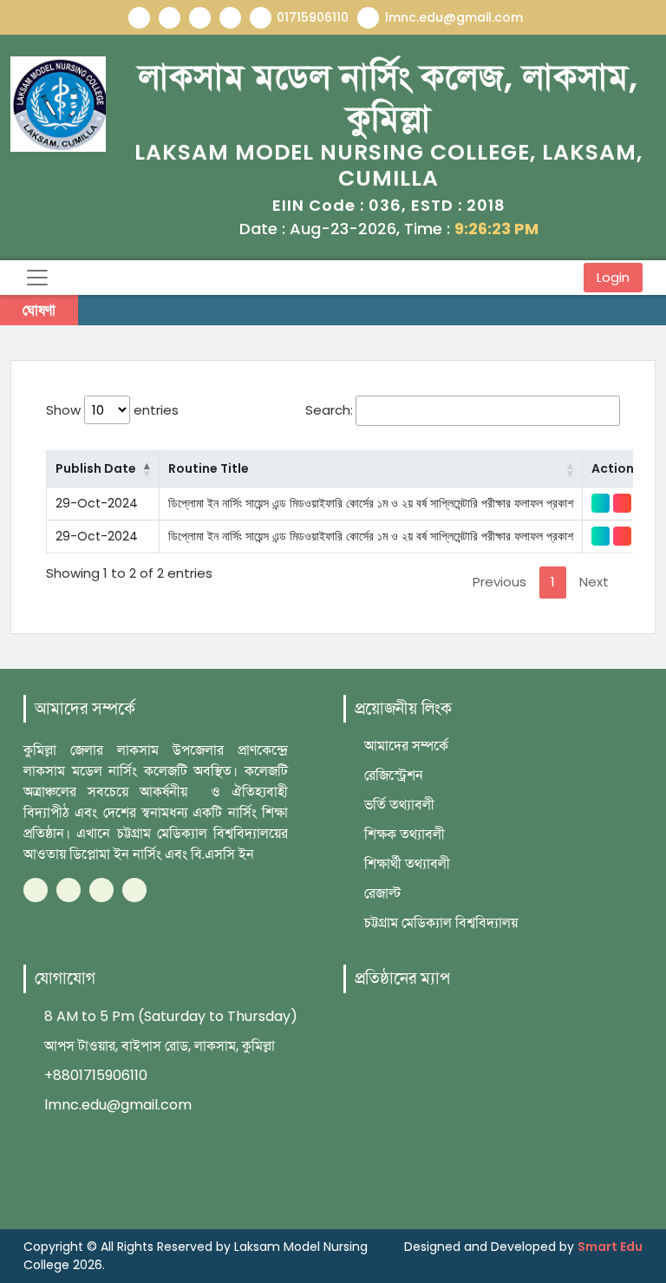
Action (612, 468)
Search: (329, 410)
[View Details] (600, 503)
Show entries (112, 410)
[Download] (622, 503)
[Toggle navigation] (37, 277)
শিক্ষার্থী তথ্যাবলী (405, 863)
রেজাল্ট (381, 893)
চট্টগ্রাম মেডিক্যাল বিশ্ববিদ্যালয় (439, 922)
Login (613, 277)
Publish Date (96, 468)
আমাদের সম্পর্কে (404, 745)
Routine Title (208, 468)
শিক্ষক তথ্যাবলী (403, 834)
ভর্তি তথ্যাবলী (397, 804)
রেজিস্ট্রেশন (392, 775)
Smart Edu (610, 1246)
